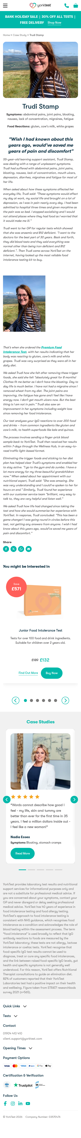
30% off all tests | (59, 17)
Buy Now (52, 673)
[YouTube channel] (28, 1103)
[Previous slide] (15, 700)
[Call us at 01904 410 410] (66, 5)
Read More (22, 853)
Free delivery (32, 23)
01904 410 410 (12, 1033)
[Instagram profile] (13, 1103)
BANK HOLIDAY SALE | (23, 17)
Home (6, 35)
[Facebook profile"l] (5, 1103)
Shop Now (54, 22)
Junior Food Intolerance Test (40, 630)
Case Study (20, 35)
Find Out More (28, 673)
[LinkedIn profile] (20, 1103)
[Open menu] (5, 5)
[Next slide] (65, 700)
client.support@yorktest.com (22, 1038)
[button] (25, 700)
